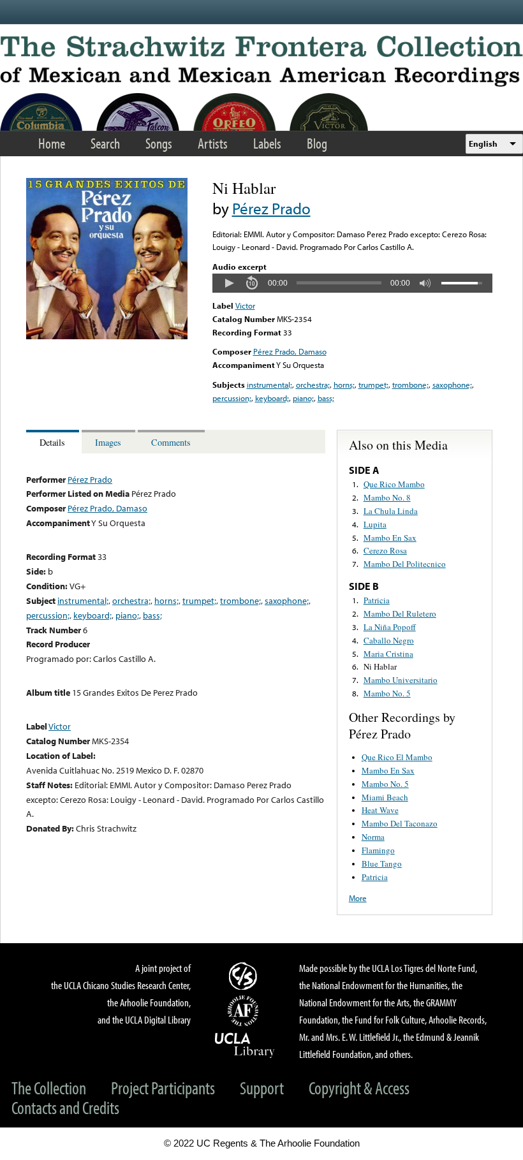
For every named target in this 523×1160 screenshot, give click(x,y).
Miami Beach (385, 797)
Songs (158, 143)
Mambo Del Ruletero (400, 613)
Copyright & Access (359, 1087)
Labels (267, 143)
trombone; (410, 384)
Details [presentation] (52, 442)
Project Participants (163, 1087)
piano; (303, 398)
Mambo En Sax (390, 537)
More (358, 898)
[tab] (54, 441)
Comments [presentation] (171, 442)
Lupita (375, 524)
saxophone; (452, 384)
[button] (228, 283)
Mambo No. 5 (387, 693)
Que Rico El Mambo (397, 757)
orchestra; (313, 384)
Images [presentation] (108, 442)
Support (262, 1087)
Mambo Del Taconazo (400, 823)
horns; (344, 384)
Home (51, 143)
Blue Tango (382, 863)
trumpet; (373, 384)
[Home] (261, 61)
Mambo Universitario (401, 680)
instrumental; (269, 384)
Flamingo (378, 850)
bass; (326, 398)
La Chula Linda (391, 511)
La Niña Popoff (390, 627)
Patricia (377, 600)
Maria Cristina (388, 653)
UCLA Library (245, 1044)
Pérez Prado (271, 208)
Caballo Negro (389, 640)
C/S (245, 975)
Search (105, 143)
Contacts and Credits (65, 1107)
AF (245, 1010)
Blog (317, 143)
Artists (213, 143)
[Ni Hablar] (107, 336)
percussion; (231, 398)
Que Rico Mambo (394, 484)
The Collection (48, 1087)
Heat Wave (380, 810)
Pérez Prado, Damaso (290, 351)
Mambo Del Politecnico (405, 563)
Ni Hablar (380, 666)
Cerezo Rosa (385, 550)
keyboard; (272, 398)
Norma (373, 836)
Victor (245, 305)
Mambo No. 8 (387, 497)
